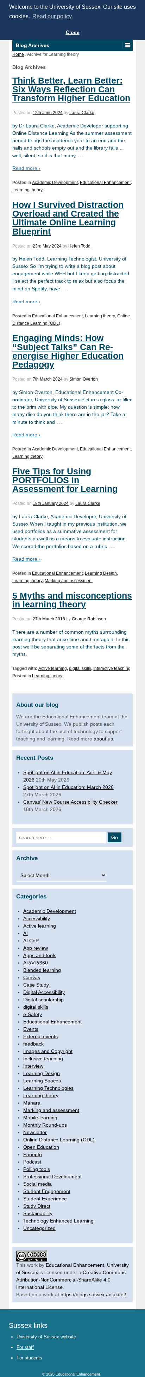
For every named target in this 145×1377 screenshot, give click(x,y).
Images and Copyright (47, 1051)
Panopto (32, 1154)
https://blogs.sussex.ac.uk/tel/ (93, 1294)
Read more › (26, 168)
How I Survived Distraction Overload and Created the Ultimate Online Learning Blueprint (68, 218)
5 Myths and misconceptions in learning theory (72, 600)
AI (25, 933)
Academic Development (55, 182)
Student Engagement (46, 1191)
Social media (37, 1184)
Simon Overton (83, 379)
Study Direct (36, 1206)
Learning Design (101, 573)
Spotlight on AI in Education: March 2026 (68, 787)
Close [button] (73, 32)
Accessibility (36, 918)
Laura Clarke (81, 112)
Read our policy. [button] (52, 16)
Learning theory (27, 189)
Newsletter (35, 1132)
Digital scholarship (43, 999)
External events (40, 1036)
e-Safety (32, 1014)
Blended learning (42, 970)
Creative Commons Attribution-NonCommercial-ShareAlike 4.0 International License (71, 1280)
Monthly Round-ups (45, 1125)
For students (29, 1357)
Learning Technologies (48, 1088)
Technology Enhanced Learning (58, 1221)
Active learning (52, 668)
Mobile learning (40, 1117)
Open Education (41, 1147)
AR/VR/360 (35, 963)
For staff (25, 1347)
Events (30, 1029)
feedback (33, 1044)
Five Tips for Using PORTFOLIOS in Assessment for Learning (65, 480)
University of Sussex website (46, 1336)
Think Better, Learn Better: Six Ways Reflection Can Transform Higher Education (71, 89)
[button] (127, 45)
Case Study (36, 985)
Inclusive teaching (43, 1058)
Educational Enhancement (105, 182)
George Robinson (89, 619)
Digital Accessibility (44, 992)
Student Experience (45, 1198)
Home (18, 54)
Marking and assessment (69, 580)
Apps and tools (39, 955)
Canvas (31, 977)
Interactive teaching (112, 668)
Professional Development (52, 1176)
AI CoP (31, 940)
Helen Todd (79, 246)
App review (35, 948)
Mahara (31, 1103)
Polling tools (36, 1169)
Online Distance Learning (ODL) (59, 1139)
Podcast (32, 1162)
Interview (33, 1066)
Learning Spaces (42, 1080)
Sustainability (37, 1213)
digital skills (80, 668)
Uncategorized (39, 1228)
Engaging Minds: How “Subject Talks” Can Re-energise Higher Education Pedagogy (68, 351)
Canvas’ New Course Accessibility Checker (70, 802)
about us (103, 739)
